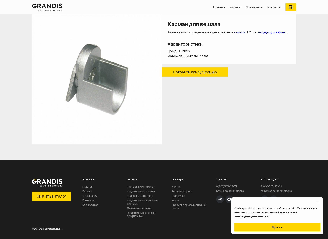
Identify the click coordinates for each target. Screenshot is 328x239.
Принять (277, 227)
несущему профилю (272, 32)
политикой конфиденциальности (265, 214)
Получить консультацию (195, 72)
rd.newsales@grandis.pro (276, 190)
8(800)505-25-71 (226, 186)
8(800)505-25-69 (271, 186)
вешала (240, 32)
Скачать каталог (51, 196)
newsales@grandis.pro (230, 190)
